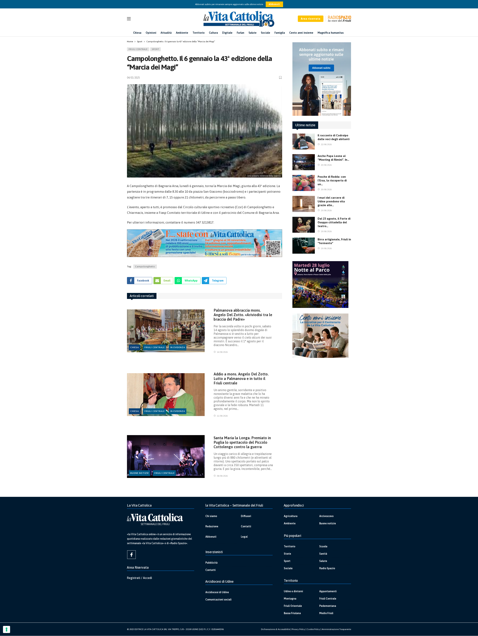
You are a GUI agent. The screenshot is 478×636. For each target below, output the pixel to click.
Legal (244, 536)
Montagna (290, 598)
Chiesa (134, 347)
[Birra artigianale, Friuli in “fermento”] (303, 246)
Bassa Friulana (292, 613)
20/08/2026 (326, 165)
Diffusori (246, 516)
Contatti (246, 526)
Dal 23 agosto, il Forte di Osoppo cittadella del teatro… (334, 222)
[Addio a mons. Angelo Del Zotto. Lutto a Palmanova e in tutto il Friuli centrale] (166, 394)
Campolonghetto (145, 266)
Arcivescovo (326, 516)
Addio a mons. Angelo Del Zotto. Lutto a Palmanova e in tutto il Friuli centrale (241, 378)
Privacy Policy (298, 629)
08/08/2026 (222, 476)
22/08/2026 (326, 144)
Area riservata (310, 18)
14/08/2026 (222, 352)
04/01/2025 (133, 77)
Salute (323, 560)
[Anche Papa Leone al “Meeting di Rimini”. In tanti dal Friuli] (303, 162)
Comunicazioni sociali (218, 599)
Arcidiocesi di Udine (217, 592)
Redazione (211, 526)
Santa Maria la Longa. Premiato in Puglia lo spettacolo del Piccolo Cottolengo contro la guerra (242, 442)
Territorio (289, 546)
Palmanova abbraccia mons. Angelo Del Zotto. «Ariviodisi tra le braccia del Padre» (243, 314)
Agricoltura (290, 516)
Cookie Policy (313, 629)
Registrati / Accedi (139, 578)
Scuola (323, 546)
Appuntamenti (328, 591)
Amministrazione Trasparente (336, 629)
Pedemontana (327, 605)
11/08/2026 (222, 416)
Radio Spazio (327, 568)
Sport (155, 49)
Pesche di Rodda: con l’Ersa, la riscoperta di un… (332, 180)
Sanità (323, 553)
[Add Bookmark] (280, 78)
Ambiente (290, 523)
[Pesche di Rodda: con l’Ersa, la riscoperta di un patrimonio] (303, 183)
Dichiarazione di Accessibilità (275, 629)
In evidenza (177, 347)
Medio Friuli (326, 613)
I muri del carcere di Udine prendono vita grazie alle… (331, 201)
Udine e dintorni (293, 591)
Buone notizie (139, 473)
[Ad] (204, 243)
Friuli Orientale (293, 605)
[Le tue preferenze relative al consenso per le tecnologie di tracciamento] (6, 629)
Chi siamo (211, 516)
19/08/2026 (326, 210)
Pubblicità (211, 562)
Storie (287, 553)
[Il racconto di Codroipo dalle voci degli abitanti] (303, 142)
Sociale (288, 568)
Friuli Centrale (138, 49)
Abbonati (274, 4)
